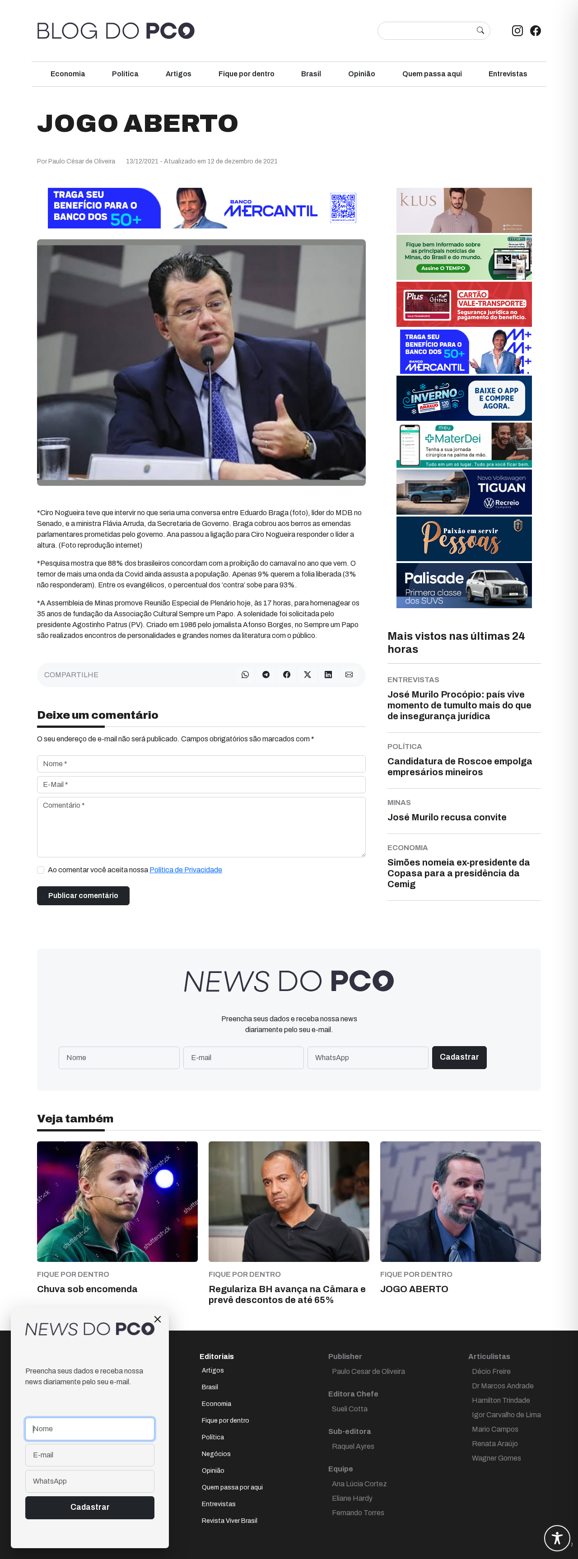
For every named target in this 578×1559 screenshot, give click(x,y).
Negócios (216, 1454)
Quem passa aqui (432, 74)
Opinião (361, 74)
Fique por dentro (247, 74)
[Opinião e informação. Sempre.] (116, 31)
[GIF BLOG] (464, 303)
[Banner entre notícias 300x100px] (464, 350)
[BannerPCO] (464, 210)
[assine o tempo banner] (464, 257)
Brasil (311, 74)
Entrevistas (508, 74)
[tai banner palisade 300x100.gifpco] (464, 585)
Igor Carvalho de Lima (506, 1415)
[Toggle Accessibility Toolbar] (557, 1538)
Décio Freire (491, 1371)
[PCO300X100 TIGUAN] (464, 491)
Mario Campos (495, 1429)
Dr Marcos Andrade (503, 1386)
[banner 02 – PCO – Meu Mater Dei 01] (464, 444)
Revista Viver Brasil (229, 1520)
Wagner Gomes (496, 1458)
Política (125, 74)
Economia (68, 74)
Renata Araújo (495, 1443)
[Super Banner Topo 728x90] (201, 207)
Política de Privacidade (185, 870)
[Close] (157, 1319)
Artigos (178, 74)
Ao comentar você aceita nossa (135, 870)
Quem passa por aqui (232, 1487)
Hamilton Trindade (501, 1400)
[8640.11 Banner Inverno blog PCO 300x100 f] (464, 397)
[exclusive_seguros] (464, 538)
